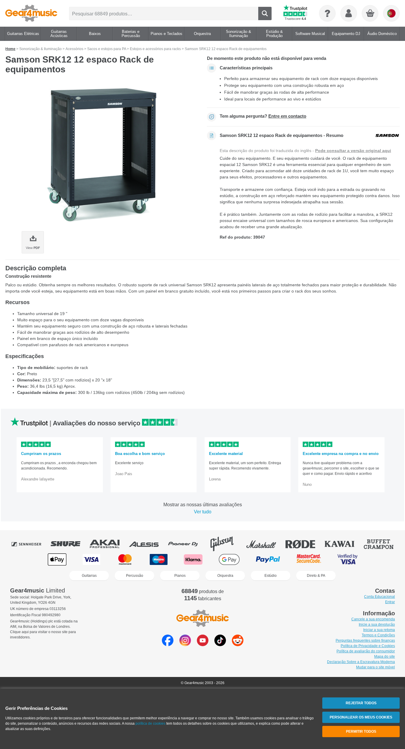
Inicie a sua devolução (377, 624)
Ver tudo (202, 511)
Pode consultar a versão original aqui (353, 150)
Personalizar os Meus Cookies (361, 717)
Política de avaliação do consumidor (366, 651)
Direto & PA (316, 576)
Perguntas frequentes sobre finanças (365, 640)
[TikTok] (220, 644)
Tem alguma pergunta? (263, 116)
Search (265, 13)
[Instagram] (185, 644)
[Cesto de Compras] (370, 13)
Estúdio (270, 576)
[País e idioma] (391, 13)
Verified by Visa (347, 559)
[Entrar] (349, 13)
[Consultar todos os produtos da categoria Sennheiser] (30, 544)
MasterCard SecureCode (308, 559)
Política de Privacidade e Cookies (368, 646)
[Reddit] (237, 644)
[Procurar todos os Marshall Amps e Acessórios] (265, 544)
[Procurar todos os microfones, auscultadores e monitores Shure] (69, 544)
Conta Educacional (379, 597)
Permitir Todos (361, 731)
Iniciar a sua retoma (379, 630)
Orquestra (225, 576)
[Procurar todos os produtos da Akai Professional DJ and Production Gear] (108, 544)
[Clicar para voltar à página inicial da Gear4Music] (31, 13)
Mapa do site (384, 656)
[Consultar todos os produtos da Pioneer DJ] (187, 544)
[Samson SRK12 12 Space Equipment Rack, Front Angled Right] (102, 155)
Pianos (180, 576)
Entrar (390, 602)
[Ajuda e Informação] (327, 13)
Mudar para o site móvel (375, 667)
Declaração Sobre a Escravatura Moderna (361, 662)
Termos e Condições (378, 635)
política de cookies (150, 723)
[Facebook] (167, 644)
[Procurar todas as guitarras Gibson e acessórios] (226, 544)
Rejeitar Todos (361, 703)
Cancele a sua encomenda (373, 619)
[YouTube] (202, 644)
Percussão (134, 576)
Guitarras (89, 576)
